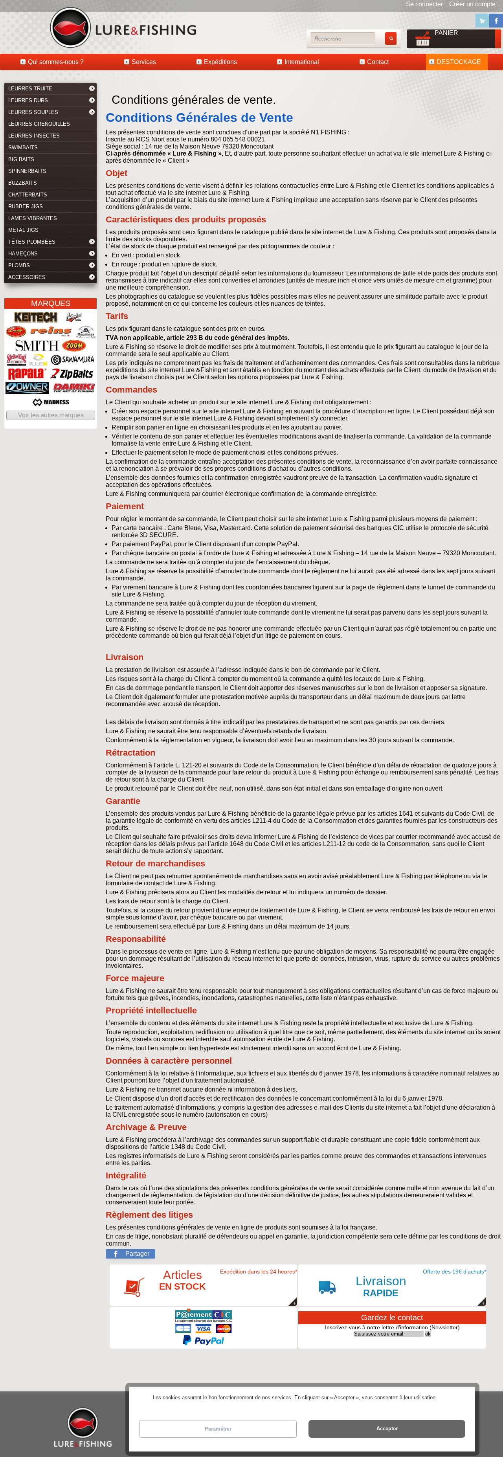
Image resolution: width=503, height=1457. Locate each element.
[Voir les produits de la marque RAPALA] (27, 376)
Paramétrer (218, 1429)
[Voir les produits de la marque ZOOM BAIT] (74, 348)
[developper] (92, 89)
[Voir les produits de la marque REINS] (51, 333)
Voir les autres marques (51, 415)
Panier (446, 32)
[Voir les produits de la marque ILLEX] (38, 362)
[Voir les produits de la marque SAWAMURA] (72, 362)
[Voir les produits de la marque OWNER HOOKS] (27, 390)
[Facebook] (496, 21)
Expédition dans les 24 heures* (228, 1280)
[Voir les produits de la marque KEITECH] (36, 319)
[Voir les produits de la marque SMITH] (37, 348)
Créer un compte (472, 4)
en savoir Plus (454, 1397)
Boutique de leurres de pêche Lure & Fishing (31, 27)
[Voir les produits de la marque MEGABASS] (86, 333)
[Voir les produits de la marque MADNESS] (50, 404)
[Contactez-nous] (482, 21)
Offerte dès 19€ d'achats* (421, 1283)
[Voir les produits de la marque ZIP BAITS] (72, 376)
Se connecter (424, 4)
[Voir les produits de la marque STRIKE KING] (16, 362)
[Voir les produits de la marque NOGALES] (74, 319)
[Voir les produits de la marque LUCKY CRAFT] (16, 333)
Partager (137, 1253)
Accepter (387, 1428)
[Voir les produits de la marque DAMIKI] (74, 390)
